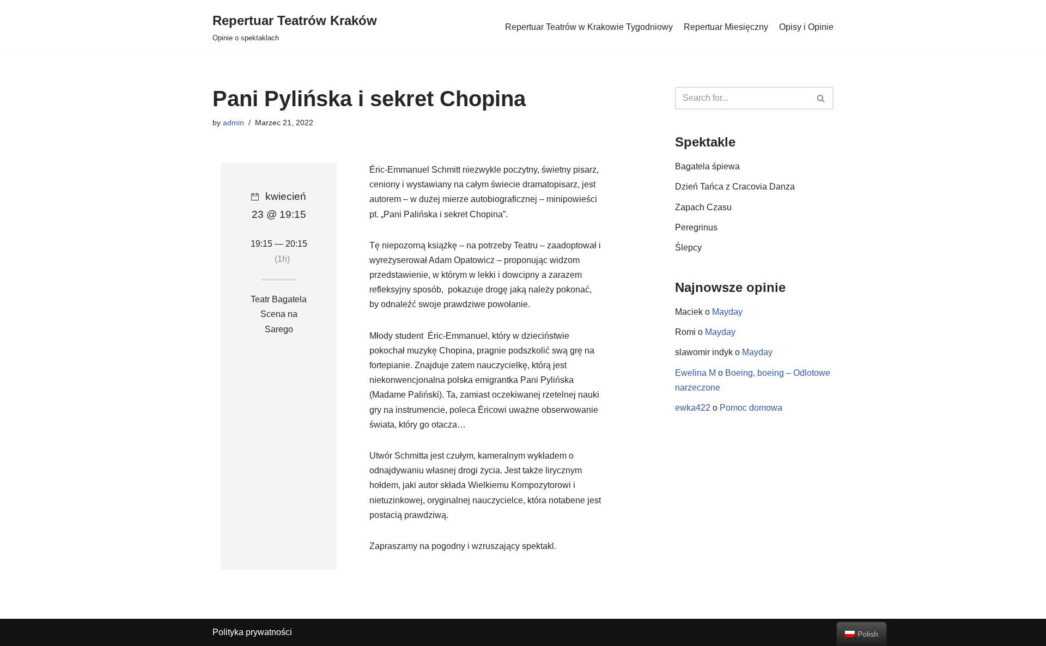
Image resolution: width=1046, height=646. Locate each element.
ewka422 (692, 407)
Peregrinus (696, 227)
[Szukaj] (821, 98)
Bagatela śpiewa (707, 166)
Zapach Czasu (703, 207)
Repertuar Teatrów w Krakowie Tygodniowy (589, 27)
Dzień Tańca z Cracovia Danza (735, 186)
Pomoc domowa (751, 407)
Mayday (727, 311)
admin (233, 122)
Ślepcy (688, 247)
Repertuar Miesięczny (726, 27)
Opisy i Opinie (806, 27)
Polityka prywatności (252, 632)
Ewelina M (695, 372)
